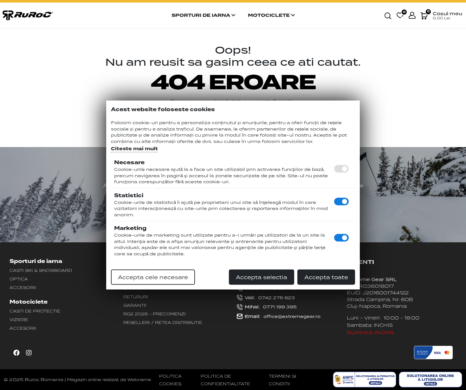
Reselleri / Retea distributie (162, 322)
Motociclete (269, 15)
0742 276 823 (270, 297)
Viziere (19, 319)
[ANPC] (364, 379)
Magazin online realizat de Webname (109, 379)
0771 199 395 (271, 307)
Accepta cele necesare (153, 277)
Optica (19, 278)
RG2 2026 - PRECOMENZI (154, 313)
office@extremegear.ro (282, 316)
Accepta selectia (261, 277)
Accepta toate (326, 277)
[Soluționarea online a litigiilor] (430, 379)
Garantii (134, 305)
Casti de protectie (35, 310)
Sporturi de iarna (201, 15)
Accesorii (23, 287)
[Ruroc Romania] (28, 14)
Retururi (135, 296)
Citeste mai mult (134, 148)
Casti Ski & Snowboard (41, 270)
